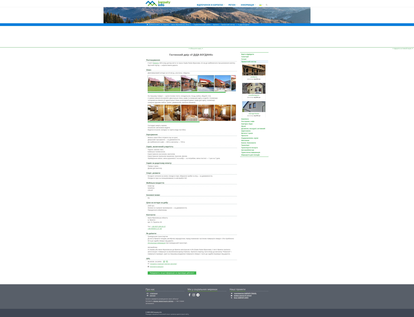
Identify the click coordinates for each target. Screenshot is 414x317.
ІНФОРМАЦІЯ (247, 5)
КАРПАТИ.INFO (154, 24)
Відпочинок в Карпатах (210, 5)
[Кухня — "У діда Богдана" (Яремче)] (156, 112)
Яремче (216, 24)
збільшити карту (195, 48)
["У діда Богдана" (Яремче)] (156, 83)
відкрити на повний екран (403, 48)
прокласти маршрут (156, 267)
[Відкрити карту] (164, 262)
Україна (166, 24)
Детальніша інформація (156, 243)
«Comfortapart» (253, 95)
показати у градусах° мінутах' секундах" (163, 264)
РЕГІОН (231, 5)
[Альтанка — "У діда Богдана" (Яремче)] (189, 83)
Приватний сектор (228, 24)
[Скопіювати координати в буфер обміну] (167, 262)
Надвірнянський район (202, 24)
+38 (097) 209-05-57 (159, 226)
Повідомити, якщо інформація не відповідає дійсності (172, 273)
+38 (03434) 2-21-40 (155, 229)
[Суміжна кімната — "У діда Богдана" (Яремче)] (189, 112)
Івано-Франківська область (181, 24)
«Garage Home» (254, 113)
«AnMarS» (253, 77)
